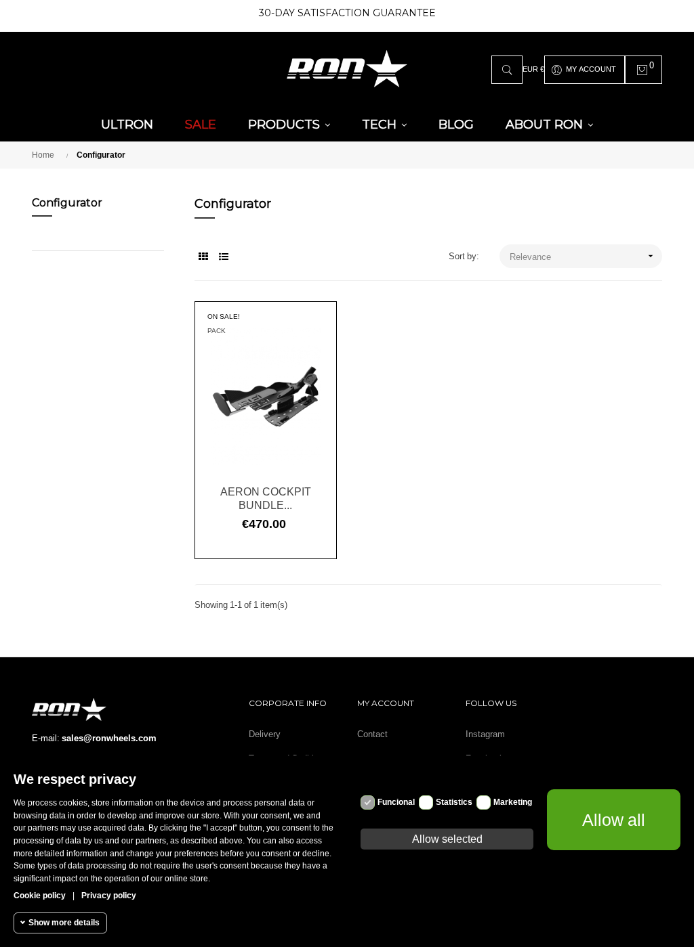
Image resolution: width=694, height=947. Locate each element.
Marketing (512, 802)
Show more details (64, 923)
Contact (372, 734)
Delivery (265, 734)
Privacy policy (108, 895)
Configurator (67, 202)
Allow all (613, 820)
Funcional (396, 802)
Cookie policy (40, 895)
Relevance (583, 255)
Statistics (454, 802)
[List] (223, 256)
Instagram (485, 734)
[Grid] (203, 256)
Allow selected (447, 838)
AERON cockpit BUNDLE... (265, 498)
